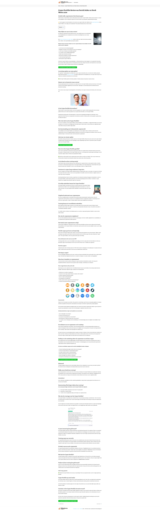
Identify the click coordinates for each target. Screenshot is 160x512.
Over (78, 508)
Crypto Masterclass (95, 22)
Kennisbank (76, 2)
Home (59, 5)
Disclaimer (75, 508)
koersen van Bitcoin (70, 74)
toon (63, 27)
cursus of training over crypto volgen (66, 39)
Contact (81, 508)
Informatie (70, 2)
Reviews (62, 5)
